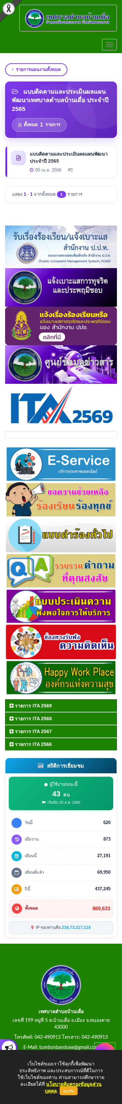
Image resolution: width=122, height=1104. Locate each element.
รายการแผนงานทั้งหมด (38, 69)
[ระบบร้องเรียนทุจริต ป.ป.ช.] (9, 1048)
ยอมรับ (68, 1091)
